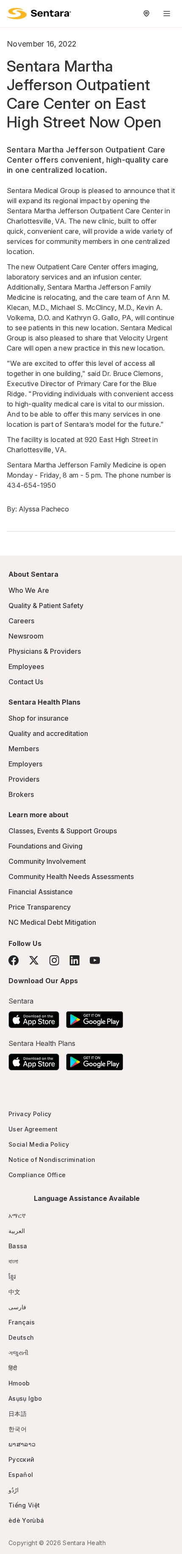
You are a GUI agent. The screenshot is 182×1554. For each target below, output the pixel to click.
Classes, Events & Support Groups (62, 831)
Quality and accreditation (48, 733)
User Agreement (33, 1129)
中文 (14, 1291)
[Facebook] (13, 960)
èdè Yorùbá (26, 1520)
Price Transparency (39, 907)
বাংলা (13, 1261)
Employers (25, 764)
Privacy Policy (29, 1113)
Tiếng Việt (24, 1505)
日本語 (17, 1413)
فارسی (17, 1307)
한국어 (17, 1428)
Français (21, 1322)
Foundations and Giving (45, 846)
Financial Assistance (40, 892)
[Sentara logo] (39, 13)
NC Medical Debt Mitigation (52, 922)
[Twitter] (34, 960)
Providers (23, 779)
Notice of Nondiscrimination (52, 1159)
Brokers (21, 794)
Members (23, 748)
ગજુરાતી (18, 1352)
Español (20, 1474)
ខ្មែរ (12, 1276)
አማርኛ (17, 1215)
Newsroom (26, 636)
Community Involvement (47, 861)
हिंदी (12, 1368)
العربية (16, 1230)
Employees (26, 666)
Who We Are (28, 590)
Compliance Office (37, 1174)
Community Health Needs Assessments (71, 876)
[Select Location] (146, 13)
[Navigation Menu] (166, 13)
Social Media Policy (38, 1144)
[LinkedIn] (74, 960)
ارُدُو (13, 1489)
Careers (21, 621)
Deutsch (21, 1337)
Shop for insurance (38, 718)
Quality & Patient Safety (45, 605)
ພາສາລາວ (22, 1444)
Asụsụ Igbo (25, 1398)
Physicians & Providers (44, 651)
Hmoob (19, 1383)
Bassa (18, 1246)
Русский (21, 1459)
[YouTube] (95, 960)
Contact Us (25, 681)
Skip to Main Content (12, 12)
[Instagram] (54, 960)
